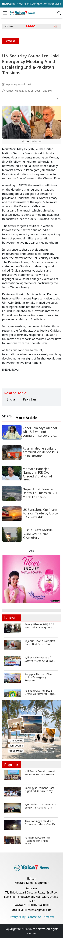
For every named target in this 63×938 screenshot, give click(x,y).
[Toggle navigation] (4, 13)
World (10, 41)
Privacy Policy (17, 916)
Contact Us (34, 916)
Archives (49, 916)
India (11, 399)
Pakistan (29, 399)
